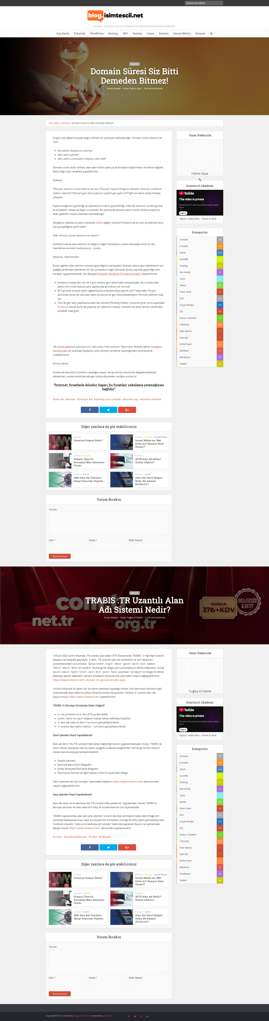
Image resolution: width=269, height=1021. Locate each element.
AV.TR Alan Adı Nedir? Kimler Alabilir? (148, 460)
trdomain (105, 836)
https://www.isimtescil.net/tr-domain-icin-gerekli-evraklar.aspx (89, 680)
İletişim (200, 33)
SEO (125, 33)
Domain (164, 33)
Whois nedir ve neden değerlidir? (131, 1006)
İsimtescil (62, 307)
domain (71, 399)
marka (99, 222)
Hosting (113, 33)
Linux (150, 33)
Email (93, 540)
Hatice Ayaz (136, 88)
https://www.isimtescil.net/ (84, 696)
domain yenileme (151, 399)
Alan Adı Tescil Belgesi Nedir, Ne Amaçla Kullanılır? (149, 481)
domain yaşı (131, 399)
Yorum (53, 509)
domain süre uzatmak (108, 399)
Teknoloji (79, 33)
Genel (86, 474)
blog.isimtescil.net (82, 1015)
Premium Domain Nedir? (88, 440)
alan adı (59, 399)
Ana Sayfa (62, 33)
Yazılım (137, 33)
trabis (93, 836)
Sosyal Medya (182, 33)
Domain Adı (85, 399)
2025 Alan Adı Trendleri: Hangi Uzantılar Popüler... (89, 479)
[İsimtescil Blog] (115, 15)
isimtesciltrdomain (76, 836)
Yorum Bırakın (113, 88)
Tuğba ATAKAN (135, 617)
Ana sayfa (54, 123)
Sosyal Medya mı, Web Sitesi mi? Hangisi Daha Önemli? (149, 443)
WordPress (97, 33)
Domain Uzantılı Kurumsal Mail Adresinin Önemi (89, 462)
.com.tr (58, 836)
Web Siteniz (135, 540)
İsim (52, 540)
